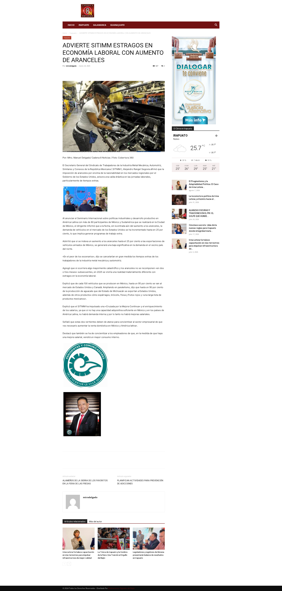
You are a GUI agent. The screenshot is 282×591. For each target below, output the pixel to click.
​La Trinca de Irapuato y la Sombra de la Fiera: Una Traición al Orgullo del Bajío (112, 555)
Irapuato (84, 25)
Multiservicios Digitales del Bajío (121, 588)
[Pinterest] (79, 72)
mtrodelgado (71, 66)
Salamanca (99, 25)
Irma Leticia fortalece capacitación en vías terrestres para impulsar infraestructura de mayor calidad (78, 555)
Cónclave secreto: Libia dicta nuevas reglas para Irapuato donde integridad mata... (203, 228)
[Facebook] (65, 72)
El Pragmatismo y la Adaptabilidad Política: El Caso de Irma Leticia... (204, 184)
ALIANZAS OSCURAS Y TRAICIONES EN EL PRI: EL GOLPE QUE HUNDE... (201, 213)
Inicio (71, 25)
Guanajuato (117, 25)
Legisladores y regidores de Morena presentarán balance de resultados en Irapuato (148, 555)
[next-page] (69, 564)
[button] (215, 25)
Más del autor (95, 521)
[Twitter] (72, 72)
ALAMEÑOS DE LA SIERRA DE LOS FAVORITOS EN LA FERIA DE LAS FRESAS (85, 482)
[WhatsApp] (86, 72)
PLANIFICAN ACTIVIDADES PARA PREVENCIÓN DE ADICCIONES (140, 482)
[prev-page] (64, 564)
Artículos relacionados (74, 521)
